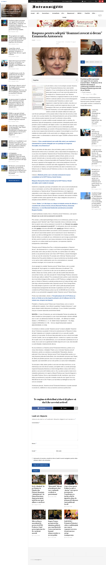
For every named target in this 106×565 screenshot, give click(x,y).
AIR (38, 13)
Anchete (92, 62)
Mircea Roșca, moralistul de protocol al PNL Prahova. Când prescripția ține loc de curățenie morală (38, 527)
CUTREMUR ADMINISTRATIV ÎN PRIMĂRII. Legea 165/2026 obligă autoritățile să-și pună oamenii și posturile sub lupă (17, 156)
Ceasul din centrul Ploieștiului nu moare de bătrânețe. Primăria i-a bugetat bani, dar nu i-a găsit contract (17, 51)
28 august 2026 (97, 125)
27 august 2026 (97, 165)
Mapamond (70, 13)
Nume (34, 443)
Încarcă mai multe (14, 180)
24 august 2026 (97, 189)
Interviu (97, 62)
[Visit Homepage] (48, 7)
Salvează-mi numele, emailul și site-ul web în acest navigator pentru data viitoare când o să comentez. (55, 459)
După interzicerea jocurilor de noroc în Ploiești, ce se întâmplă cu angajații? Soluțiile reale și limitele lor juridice (17, 64)
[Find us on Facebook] (100, 1)
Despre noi (33, 1)
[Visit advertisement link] (67, 23)
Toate (86, 62)
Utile (93, 13)
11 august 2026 (37, 504)
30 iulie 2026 (52, 496)
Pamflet (87, 13)
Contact (51, 1)
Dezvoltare (45, 13)
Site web (58, 451)
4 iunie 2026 (36, 535)
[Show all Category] (101, 62)
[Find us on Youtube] (102, 1)
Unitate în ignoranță (89, 50)
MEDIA (79, 13)
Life (62, 13)
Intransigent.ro (38, 559)
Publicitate (45, 1)
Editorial (84, 40)
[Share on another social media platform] (76, 408)
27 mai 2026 (52, 537)
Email (34, 451)
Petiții (64, 17)
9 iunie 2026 (68, 506)
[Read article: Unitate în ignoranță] (91, 47)
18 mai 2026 (68, 537)
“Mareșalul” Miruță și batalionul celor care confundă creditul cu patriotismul (55, 490)
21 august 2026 (97, 209)
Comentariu (36, 422)
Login (84, 1)
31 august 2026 (88, 94)
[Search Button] (96, 1)
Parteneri (39, 1)
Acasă (33, 13)
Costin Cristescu (86, 92)
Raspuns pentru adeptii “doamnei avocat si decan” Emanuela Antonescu (11, 11)
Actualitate (55, 13)
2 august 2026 (87, 52)
